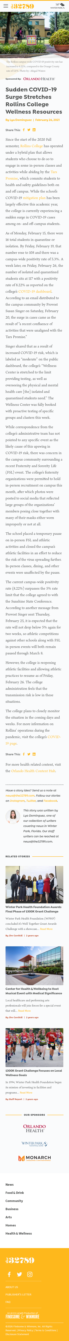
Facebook (50, 800)
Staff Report (15, 1099)
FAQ (8, 1302)
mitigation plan (34, 197)
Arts (9, 1217)
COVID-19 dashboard (34, 291)
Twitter (31, 800)
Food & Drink (15, 1193)
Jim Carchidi (16, 935)
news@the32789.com (20, 795)
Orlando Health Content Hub (33, 770)
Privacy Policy (25, 1330)
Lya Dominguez (21, 120)
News (10, 1185)
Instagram (17, 800)
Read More (46, 929)
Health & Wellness (19, 1233)
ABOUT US (12, 1287)
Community (14, 1201)
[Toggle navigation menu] (6, 5)
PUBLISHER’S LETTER (18, 1294)
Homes (11, 1225)
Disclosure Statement (17, 1334)
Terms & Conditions (45, 1330)
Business (12, 1209)
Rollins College (31, 145)
